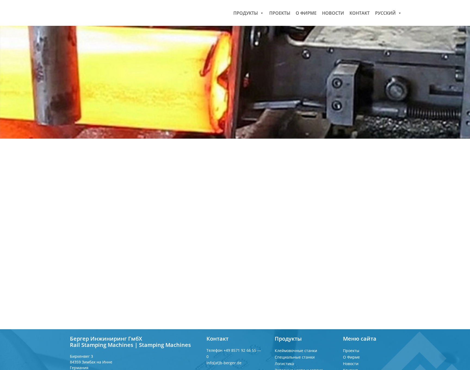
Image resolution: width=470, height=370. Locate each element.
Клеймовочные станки (296, 350)
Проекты (279, 13)
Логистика (284, 363)
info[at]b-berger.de (224, 362)
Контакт (360, 13)
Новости (333, 13)
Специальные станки (295, 357)
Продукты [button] (245, 13)
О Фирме (306, 13)
